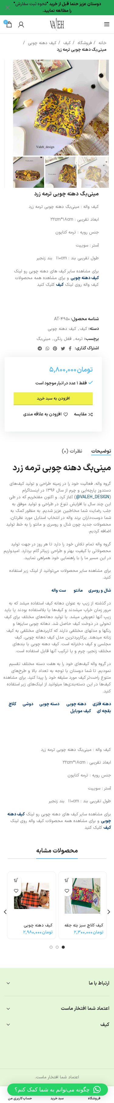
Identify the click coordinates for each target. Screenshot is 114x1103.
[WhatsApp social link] (47, 348)
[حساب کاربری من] (21, 24)
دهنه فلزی (101, 704)
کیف (66, 43)
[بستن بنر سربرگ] (7, 7)
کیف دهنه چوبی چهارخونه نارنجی (38, 928)
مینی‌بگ (43, 339)
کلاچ (12, 704)
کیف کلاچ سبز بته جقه (83, 925)
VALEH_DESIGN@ (92, 497)
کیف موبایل (80, 711)
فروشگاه (84, 43)
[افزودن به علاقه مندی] (67, 891)
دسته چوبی (49, 704)
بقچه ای (104, 711)
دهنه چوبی (75, 704)
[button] (57, 1090)
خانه (101, 43)
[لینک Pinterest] (55, 348)
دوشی (27, 704)
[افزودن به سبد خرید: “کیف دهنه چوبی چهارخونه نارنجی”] (16, 880)
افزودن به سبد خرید (53, 399)
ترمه (79, 339)
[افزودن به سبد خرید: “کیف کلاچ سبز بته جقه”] (67, 880)
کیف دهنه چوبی (41, 43)
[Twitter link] (63, 348)
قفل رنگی (62, 339)
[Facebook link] (70, 348)
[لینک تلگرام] (40, 348)
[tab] (101, 451)
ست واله (58, 590)
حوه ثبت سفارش (30, 4)
